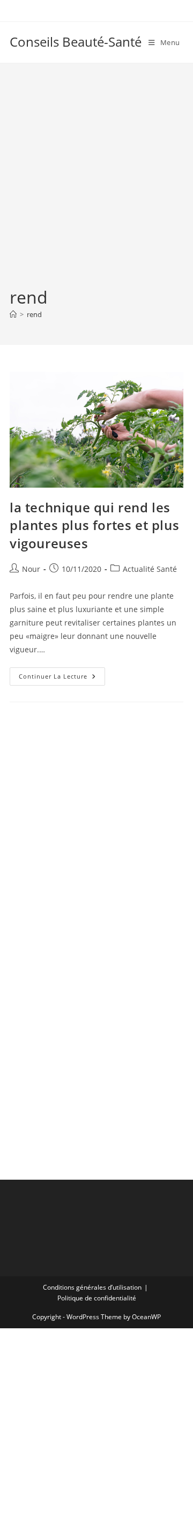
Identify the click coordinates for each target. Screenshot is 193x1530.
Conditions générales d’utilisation (92, 1287)
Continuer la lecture (62, 678)
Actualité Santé (150, 569)
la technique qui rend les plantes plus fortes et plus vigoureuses (94, 525)
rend (34, 314)
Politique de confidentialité (96, 1298)
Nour (31, 569)
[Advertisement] (96, 183)
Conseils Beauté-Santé (76, 41)
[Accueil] (13, 314)
